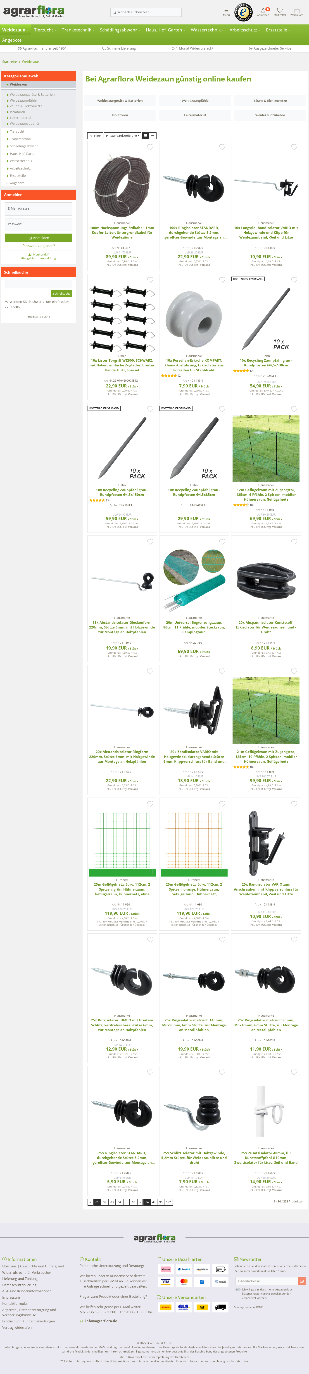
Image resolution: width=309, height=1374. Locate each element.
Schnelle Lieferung (121, 48)
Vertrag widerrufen (17, 1327)
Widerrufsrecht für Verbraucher (26, 1272)
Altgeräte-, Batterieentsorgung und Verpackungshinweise (29, 1312)
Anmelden (41, 237)
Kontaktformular (15, 1303)
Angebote (12, 40)
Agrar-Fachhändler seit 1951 (45, 48)
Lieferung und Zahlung (20, 1278)
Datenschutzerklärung (19, 1285)
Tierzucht (43, 30)
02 (104, 1202)
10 (133, 1202)
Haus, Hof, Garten (164, 30)
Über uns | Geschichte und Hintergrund (33, 1266)
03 (112, 1202)
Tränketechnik (76, 30)
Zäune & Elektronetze (26, 106)
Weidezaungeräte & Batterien (32, 94)
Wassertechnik (206, 30)
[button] (145, 135)
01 (97, 1202)
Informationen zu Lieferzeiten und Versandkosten (144, 1361)
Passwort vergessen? (39, 245)
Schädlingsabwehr (118, 30)
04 (119, 1202)
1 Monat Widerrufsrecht (194, 48)
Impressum (11, 1297)
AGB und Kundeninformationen (27, 1291)
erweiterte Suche (38, 317)
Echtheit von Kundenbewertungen (28, 1321)
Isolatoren (17, 112)
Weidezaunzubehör (25, 123)
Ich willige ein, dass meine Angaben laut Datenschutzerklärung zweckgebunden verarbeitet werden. (267, 1294)
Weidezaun (13, 30)
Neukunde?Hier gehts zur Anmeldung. (39, 256)
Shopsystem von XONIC (249, 1307)
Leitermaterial (20, 117)
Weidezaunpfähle (23, 100)
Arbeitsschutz (243, 30)
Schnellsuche (61, 294)
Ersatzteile (276, 30)
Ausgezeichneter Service (272, 48)
